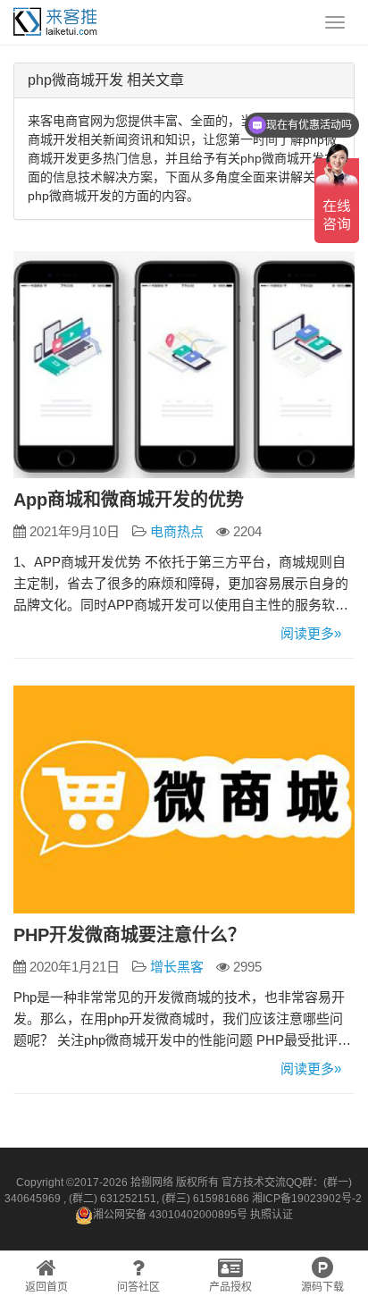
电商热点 (177, 531)
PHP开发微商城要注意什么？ (129, 935)
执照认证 (271, 1214)
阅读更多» (310, 633)
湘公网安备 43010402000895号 (170, 1214)
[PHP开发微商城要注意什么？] (184, 799)
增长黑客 (177, 966)
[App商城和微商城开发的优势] (184, 365)
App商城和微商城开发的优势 (128, 499)
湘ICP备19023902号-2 (307, 1198)
